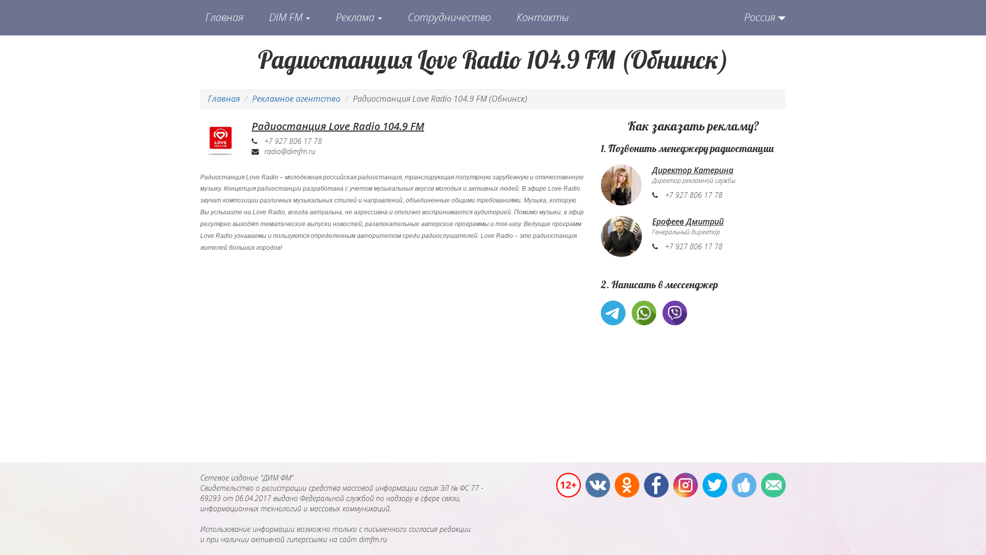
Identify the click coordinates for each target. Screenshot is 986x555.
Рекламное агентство (296, 98)
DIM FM (287, 17)
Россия (759, 17)
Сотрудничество (449, 17)
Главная (224, 17)
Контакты (543, 17)
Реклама (356, 17)
